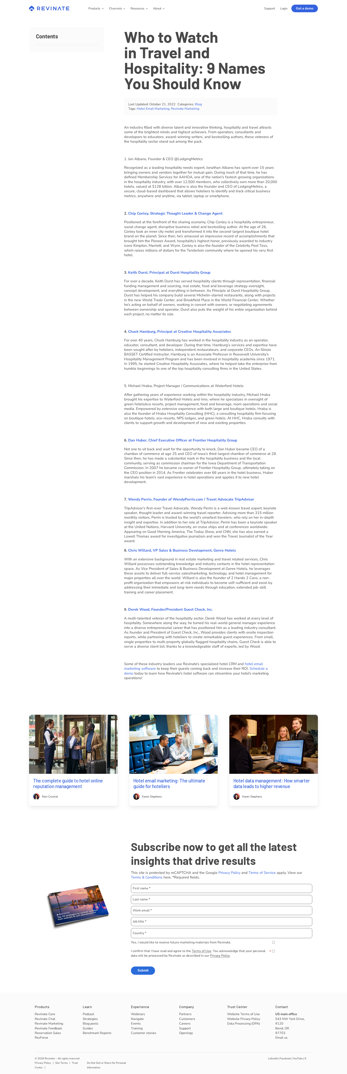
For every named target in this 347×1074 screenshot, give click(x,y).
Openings (186, 1033)
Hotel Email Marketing (153, 108)
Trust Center (237, 1006)
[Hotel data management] (273, 716)
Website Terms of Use (243, 1014)
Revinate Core (45, 1014)
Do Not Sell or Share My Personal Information (106, 1065)
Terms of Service (262, 872)
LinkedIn (273, 1058)
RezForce (41, 1037)
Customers (187, 1019)
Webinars (138, 1014)
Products (42, 1006)
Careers (185, 1023)
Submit (143, 970)
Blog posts (90, 1023)
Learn (87, 1006)
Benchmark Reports (97, 1033)
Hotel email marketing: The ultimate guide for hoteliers (169, 783)
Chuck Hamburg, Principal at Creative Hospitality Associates (179, 331)
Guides (88, 1028)
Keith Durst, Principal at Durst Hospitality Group (169, 272)
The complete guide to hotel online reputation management (68, 783)
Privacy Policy (229, 872)
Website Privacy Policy (243, 1019)
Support (185, 1028)
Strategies (90, 1019)
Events (136, 1023)
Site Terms (61, 1063)
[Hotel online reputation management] (73, 716)
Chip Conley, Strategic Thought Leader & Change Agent (175, 213)
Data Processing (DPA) (243, 1023)
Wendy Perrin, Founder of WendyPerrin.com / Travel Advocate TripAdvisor (191, 499)
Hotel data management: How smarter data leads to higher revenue (271, 783)
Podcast (88, 1014)
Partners (185, 1014)
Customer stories (143, 1033)
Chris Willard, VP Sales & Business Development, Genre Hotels (182, 550)
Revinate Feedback (48, 1028)
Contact (281, 1006)
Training (137, 1028)
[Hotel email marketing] (173, 716)
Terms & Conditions (146, 877)
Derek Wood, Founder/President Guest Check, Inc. (170, 609)
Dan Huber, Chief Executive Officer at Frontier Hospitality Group (182, 440)
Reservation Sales (48, 1033)
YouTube (298, 1058)
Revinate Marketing (185, 108)
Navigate (137, 1019)
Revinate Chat (45, 1019)
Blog (198, 104)
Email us (281, 1037)
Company (186, 1006)
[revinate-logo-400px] (49, 7)
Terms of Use (201, 951)
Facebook (285, 1058)
